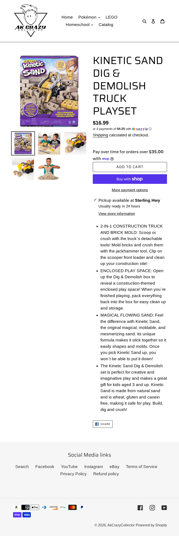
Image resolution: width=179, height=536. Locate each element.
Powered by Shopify (151, 525)
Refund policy (106, 474)
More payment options (130, 190)
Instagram (93, 466)
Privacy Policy (73, 474)
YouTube (69, 466)
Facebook (44, 466)
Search (22, 466)
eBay (114, 466)
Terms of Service (141, 466)
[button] (122, 129)
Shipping (100, 135)
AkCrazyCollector (121, 525)
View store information (116, 214)
